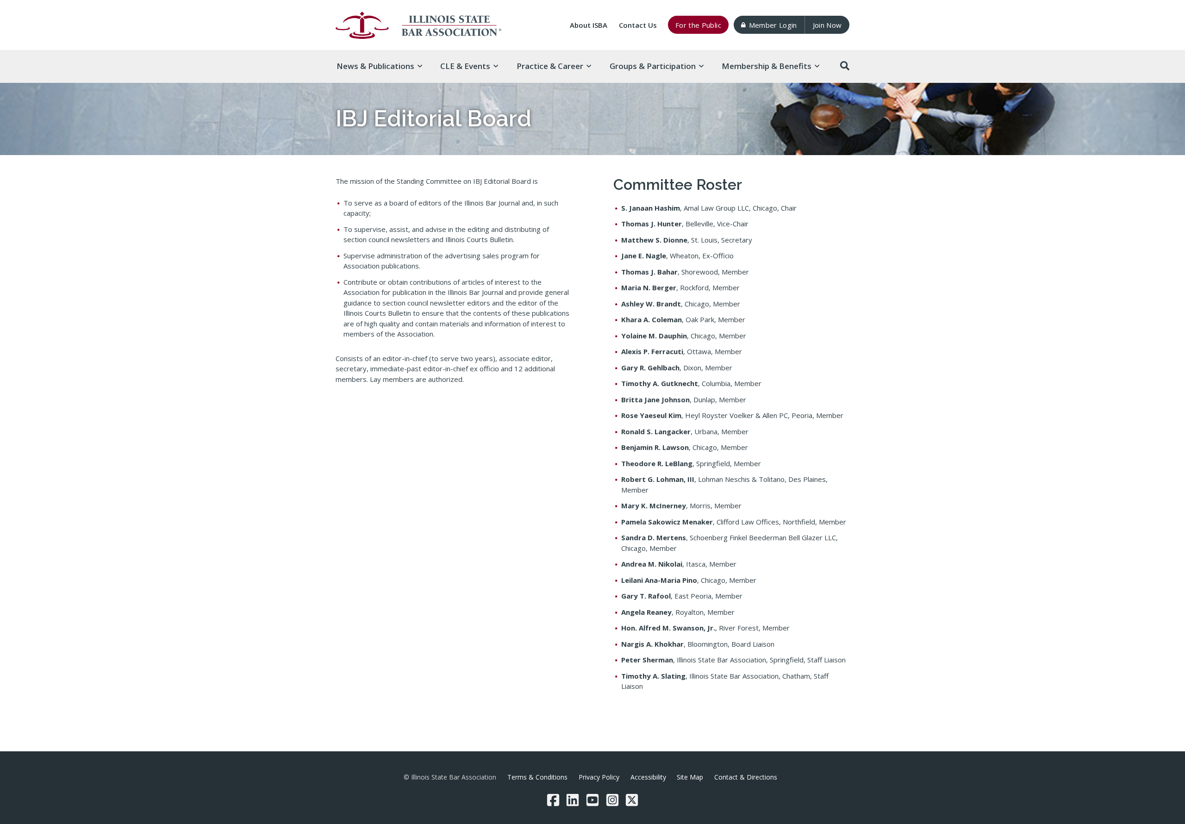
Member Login (773, 25)
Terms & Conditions (537, 777)
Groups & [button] (653, 66)
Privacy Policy (599, 777)
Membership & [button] (766, 66)
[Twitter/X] (632, 800)
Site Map (690, 777)
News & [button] (375, 66)
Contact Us (638, 25)
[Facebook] (553, 800)
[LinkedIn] (573, 800)
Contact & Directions (745, 777)
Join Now (827, 25)
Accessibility (648, 777)
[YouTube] (592, 800)
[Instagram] (612, 800)
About (588, 25)
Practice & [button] (550, 66)
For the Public (698, 25)
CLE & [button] (465, 66)
